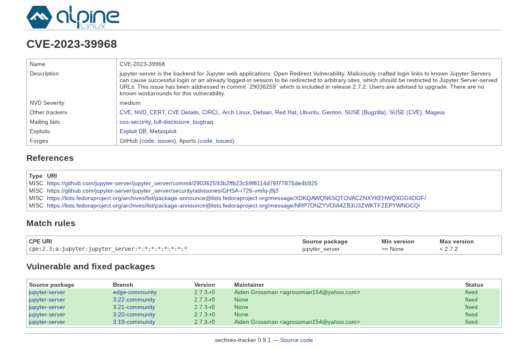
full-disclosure (172, 121)
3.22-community (134, 299)
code (147, 140)
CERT (157, 112)
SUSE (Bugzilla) (365, 112)
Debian (262, 112)
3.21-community (134, 307)
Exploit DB (133, 131)
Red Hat (286, 112)
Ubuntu (309, 112)
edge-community (135, 292)
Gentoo (332, 112)
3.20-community (134, 314)
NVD (140, 112)
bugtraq (203, 121)
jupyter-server (47, 292)
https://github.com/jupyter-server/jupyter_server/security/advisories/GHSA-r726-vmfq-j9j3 (162, 190)
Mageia (435, 112)
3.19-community (134, 321)
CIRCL (210, 112)
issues (166, 140)
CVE (125, 112)
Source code (296, 340)
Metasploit (163, 131)
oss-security (135, 121)
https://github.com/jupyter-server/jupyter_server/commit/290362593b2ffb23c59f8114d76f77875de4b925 (182, 183)
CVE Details (183, 112)
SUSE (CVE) (405, 112)
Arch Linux (236, 112)
